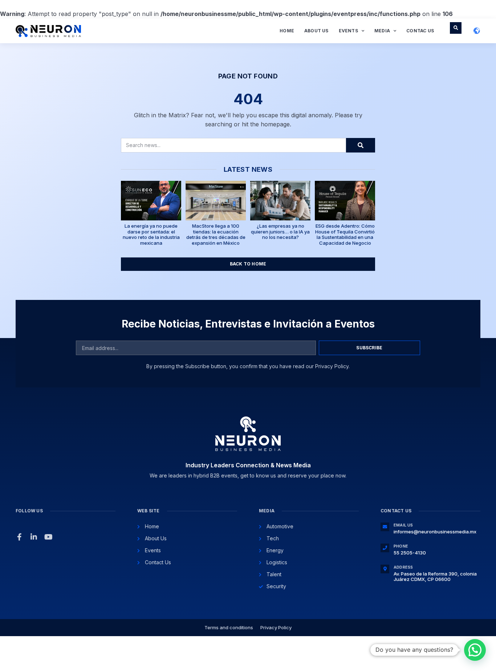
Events (348, 30)
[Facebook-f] (19, 537)
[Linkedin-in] (33, 537)
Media (382, 30)
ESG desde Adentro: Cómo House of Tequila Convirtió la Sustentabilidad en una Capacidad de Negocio (345, 234)
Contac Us (420, 30)
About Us (316, 30)
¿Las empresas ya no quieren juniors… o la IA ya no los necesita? (280, 231)
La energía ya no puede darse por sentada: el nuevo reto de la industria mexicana (151, 234)
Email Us (403, 525)
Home (287, 30)
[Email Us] (385, 526)
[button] (456, 28)
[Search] (360, 145)
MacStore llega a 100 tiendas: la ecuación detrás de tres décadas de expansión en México (215, 234)
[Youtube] (48, 537)
